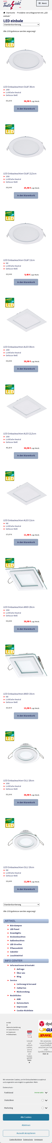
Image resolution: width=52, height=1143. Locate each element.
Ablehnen (26, 1125)
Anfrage (20, 969)
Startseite (10, 12)
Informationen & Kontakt (22, 965)
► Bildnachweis (11, 1034)
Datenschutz (8, 1087)
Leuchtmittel (16, 955)
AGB (19, 999)
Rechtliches (15, 995)
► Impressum (10, 1032)
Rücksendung (23, 991)
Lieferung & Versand (26, 984)
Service (13, 980)
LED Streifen (16, 944)
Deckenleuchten (17, 936)
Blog (19, 976)
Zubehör (14, 951)
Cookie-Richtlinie (15, 1139)
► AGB (8, 1023)
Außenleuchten (17, 940)
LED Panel (14, 929)
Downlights (15, 933)
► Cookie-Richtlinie (12, 1030)
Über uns (21, 972)
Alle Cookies (26, 1117)
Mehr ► (29, 1061)
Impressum (38, 1139)
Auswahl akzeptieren (26, 1133)
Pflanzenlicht (16, 948)
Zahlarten (21, 987)
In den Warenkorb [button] (26, 108)
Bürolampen (16, 925)
